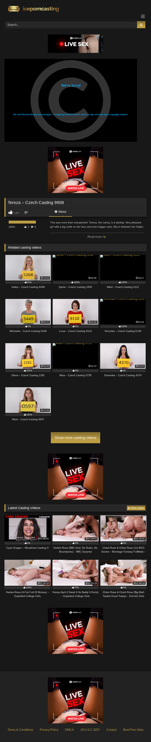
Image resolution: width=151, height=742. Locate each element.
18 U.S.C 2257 (90, 729)
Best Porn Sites (133, 729)
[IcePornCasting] (75, 9)
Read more (95, 236)
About (62, 211)
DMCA (69, 729)
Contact (111, 729)
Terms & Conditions (20, 729)
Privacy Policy (49, 729)
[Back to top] (140, 731)
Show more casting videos (75, 438)
